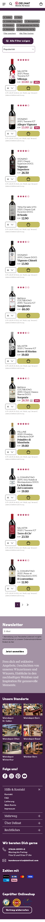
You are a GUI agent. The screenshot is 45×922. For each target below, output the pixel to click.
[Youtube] (24, 776)
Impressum (9, 808)
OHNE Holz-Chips (13, 21)
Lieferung (9, 801)
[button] (5, 4)
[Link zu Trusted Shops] (6, 903)
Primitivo (9, 25)
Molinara (9, 29)
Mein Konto (10, 805)
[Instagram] (11, 776)
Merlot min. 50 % (27, 29)
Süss (19, 17)
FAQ (6, 798)
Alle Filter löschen (26, 33)
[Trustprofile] (22, 903)
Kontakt (8, 794)
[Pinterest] (18, 776)
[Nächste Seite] (22, 604)
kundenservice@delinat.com (23, 860)
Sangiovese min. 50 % (29, 25)
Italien (8, 17)
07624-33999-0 (16, 849)
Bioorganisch (33, 21)
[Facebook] (5, 776)
